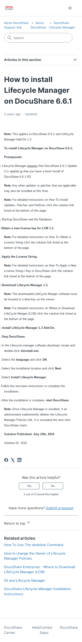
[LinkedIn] (19, 460)
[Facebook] (6, 460)
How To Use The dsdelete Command (33, 545)
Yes (29, 486)
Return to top (15, 523)
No (53, 486)
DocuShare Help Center (22, 630)
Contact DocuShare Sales (59, 630)
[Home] (9, 8)
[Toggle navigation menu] (70, 8)
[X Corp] (13, 460)
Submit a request (59, 508)
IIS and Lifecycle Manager (24, 580)
